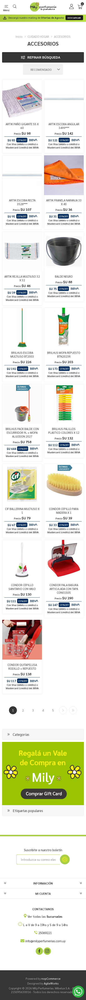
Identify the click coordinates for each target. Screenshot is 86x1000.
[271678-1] (22, 99)
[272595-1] (64, 327)
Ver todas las (45, 916)
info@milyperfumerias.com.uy (45, 941)
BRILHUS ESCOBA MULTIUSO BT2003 (22, 354)
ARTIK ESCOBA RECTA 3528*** (22, 202)
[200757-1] (22, 640)
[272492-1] (22, 560)
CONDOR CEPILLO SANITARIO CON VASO (22, 587)
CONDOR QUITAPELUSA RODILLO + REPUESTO (22, 666)
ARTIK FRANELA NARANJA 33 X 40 (64, 202)
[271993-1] (22, 327)
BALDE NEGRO (64, 276)
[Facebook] (39, 950)
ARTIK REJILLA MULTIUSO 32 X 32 (22, 278)
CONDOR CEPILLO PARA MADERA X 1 (63, 510)
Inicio (19, 36)
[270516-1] (64, 251)
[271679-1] (22, 251)
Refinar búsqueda (43, 57)
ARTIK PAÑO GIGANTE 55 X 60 (22, 126)
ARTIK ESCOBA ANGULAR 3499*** (63, 126)
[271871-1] (22, 175)
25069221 (45, 933)
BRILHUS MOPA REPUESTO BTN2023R (63, 354)
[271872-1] (64, 99)
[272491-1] (64, 484)
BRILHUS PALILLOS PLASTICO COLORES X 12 (63, 430)
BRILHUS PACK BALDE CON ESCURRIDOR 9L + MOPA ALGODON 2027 (22, 432)
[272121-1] (64, 404)
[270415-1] (22, 484)
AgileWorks (51, 983)
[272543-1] (64, 560)
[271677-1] (64, 175)
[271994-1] (22, 404)
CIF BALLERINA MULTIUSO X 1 (22, 510)
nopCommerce (51, 978)
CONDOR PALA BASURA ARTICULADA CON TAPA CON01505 (63, 588)
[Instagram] (47, 950)
